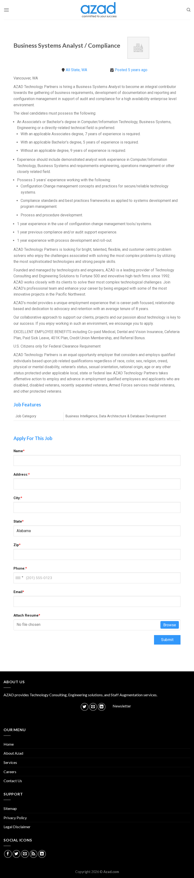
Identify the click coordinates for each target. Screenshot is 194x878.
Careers (10, 771)
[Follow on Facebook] (8, 854)
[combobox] (19, 578)
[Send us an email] (93, 707)
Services (10, 762)
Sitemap (10, 808)
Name (19, 451)
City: (17, 498)
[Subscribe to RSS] (33, 854)
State (18, 522)
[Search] (188, 9)
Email (18, 592)
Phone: (20, 569)
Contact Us (13, 780)
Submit (167, 639)
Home (9, 744)
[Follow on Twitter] (84, 707)
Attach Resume (26, 615)
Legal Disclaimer (17, 826)
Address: (21, 475)
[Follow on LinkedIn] (102, 707)
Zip (17, 545)
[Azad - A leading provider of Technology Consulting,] (97, 10)
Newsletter (122, 706)
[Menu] (6, 10)
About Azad (13, 753)
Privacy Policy (15, 817)
